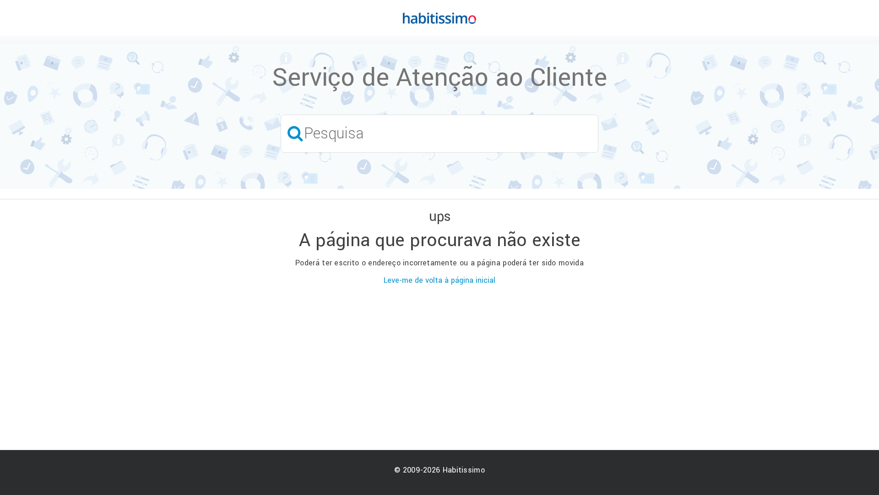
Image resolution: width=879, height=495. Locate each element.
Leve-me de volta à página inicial (439, 280)
